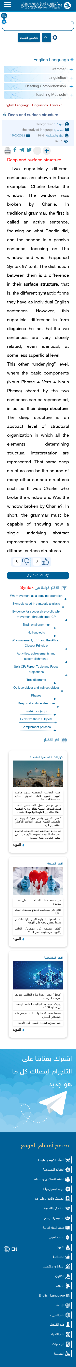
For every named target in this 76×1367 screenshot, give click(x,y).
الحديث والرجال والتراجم (49, 1199)
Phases (36, 696)
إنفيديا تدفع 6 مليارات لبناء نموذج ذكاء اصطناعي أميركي (38, 1015)
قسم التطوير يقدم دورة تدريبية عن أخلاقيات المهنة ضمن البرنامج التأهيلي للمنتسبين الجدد (38, 822)
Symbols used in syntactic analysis (36, 604)
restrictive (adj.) (36, 711)
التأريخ (60, 1247)
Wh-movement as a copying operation (36, 596)
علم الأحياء (57, 1335)
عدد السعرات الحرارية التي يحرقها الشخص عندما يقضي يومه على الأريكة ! (38, 921)
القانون (59, 1276)
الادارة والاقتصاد (53, 1267)
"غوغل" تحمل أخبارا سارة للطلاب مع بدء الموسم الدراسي (38, 996)
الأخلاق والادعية (54, 1209)
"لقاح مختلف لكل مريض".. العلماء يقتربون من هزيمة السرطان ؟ (38, 930)
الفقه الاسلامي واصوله (49, 1179)
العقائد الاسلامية (53, 1170)
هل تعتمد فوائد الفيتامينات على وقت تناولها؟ (38, 902)
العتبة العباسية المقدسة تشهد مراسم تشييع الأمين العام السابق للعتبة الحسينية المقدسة (38, 796)
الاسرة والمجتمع (54, 1218)
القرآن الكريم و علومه (51, 1160)
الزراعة (60, 1305)
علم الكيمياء (57, 1325)
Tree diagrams (36, 680)
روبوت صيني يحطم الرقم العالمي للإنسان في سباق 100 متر (38, 1005)
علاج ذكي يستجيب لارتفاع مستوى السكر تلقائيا (38, 911)
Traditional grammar (36, 625)
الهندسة (59, 1354)
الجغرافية (58, 1257)
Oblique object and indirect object (36, 688)
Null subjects (36, 633)
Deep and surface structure (36, 703)
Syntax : (56, 105)
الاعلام (60, 1286)
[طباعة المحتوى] (7, 150)
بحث (46, 37)
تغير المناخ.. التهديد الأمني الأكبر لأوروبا (39, 1023)
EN (4, 16)
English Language (51, 60)
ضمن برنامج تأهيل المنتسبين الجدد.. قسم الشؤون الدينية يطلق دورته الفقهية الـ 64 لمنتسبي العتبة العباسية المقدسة (38, 809)
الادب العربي (56, 1238)
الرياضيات (58, 1344)
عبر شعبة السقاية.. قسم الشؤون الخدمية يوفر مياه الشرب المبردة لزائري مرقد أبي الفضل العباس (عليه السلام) (38, 834)
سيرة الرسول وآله (53, 1189)
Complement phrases (36, 727)
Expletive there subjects (36, 719)
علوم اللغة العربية (53, 1228)
